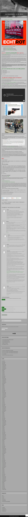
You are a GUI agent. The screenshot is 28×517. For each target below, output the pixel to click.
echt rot (3, 496)
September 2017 (4, 466)
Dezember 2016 (4, 476)
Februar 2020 (3, 432)
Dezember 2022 (4, 392)
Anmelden (3, 507)
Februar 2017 (3, 474)
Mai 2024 (3, 372)
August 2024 (3, 369)
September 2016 (4, 480)
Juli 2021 (3, 412)
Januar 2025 (3, 363)
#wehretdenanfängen (7, 203)
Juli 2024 (3, 370)
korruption (7, 47)
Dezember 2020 (4, 420)
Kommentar (3, 299)
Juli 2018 (3, 454)
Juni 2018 (3, 455)
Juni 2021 (3, 413)
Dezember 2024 (4, 364)
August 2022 (3, 397)
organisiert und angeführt (13, 82)
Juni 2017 (3, 469)
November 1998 (4, 489)
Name (3, 307)
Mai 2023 (3, 386)
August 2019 (3, 439)
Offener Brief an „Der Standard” (9, 350)
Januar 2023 (3, 391)
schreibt (8, 176)
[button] (4, 198)
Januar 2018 (3, 461)
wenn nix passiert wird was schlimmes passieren (7, 339)
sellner (2, 84)
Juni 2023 (3, 385)
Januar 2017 (3, 475)
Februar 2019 (3, 446)
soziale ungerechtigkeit (9, 49)
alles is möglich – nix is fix (5, 344)
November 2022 (4, 393)
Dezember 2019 (4, 434)
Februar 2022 (3, 404)
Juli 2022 (3, 398)
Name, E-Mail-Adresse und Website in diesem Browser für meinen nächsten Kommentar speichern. (14, 312)
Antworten (8, 218)
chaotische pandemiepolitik (11, 52)
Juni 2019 (3, 441)
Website (3, 310)
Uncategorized (4, 500)
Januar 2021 (3, 419)
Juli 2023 (3, 384)
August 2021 (3, 411)
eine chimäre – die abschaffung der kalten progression (12, 351)
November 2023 (4, 379)
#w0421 (3, 203)
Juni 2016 (3, 483)
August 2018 (3, 453)
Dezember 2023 (4, 378)
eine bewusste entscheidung (10, 146)
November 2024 (4, 365)
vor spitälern (10, 85)
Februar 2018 (3, 460)
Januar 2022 (3, 405)
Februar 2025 (3, 362)
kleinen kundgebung (7, 83)
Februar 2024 (3, 376)
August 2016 (3, 481)
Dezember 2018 (4, 448)
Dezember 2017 (4, 462)
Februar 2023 (3, 390)
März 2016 (3, 487)
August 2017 (3, 467)
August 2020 (3, 425)
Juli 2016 (3, 482)
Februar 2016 (3, 488)
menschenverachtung (8, 48)
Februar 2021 (3, 418)
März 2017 (3, 473)
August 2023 (3, 383)
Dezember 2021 (4, 406)
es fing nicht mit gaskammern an (6, 180)
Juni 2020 (3, 427)
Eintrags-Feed (4, 508)
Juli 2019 (3, 440)
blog (2, 495)
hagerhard (14, 3)
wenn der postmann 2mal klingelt (6, 501)
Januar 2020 (3, 433)
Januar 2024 (3, 377)
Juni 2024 (3, 371)
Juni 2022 (3, 399)
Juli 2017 (3, 468)
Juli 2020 (3, 426)
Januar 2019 (3, 447)
